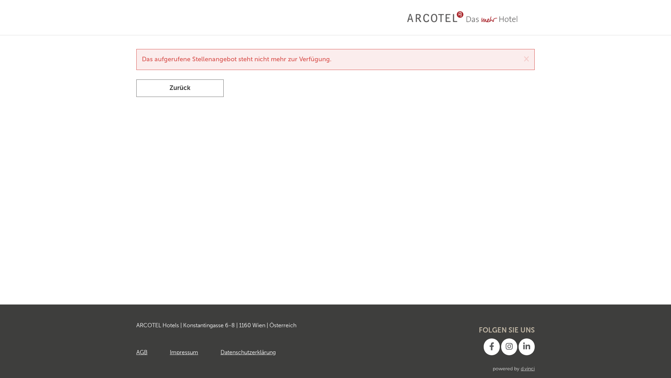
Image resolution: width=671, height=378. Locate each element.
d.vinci (528, 369)
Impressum (184, 352)
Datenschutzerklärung (248, 352)
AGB (141, 352)
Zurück (179, 88)
